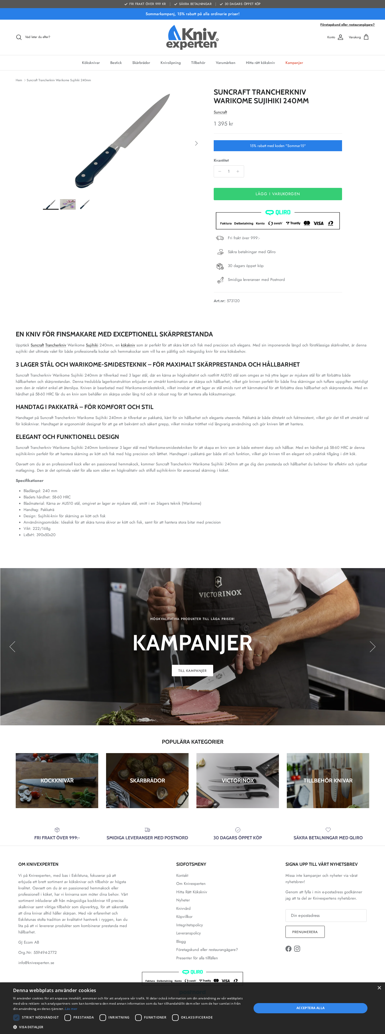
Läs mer (71, 1008)
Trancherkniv (55, 345)
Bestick (116, 62)
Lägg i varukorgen (278, 194)
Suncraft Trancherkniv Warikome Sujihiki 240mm (59, 80)
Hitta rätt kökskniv (260, 62)
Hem (19, 80)
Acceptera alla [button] (310, 1008)
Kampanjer (294, 62)
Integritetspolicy (189, 925)
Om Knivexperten (191, 883)
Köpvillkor (184, 916)
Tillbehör (198, 62)
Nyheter (183, 900)
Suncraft (220, 112)
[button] (129, 1027)
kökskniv (128, 345)
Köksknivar (91, 62)
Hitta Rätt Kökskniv (191, 892)
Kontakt (182, 875)
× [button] (379, 988)
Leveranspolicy (188, 933)
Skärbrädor (141, 62)
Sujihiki (92, 345)
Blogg (181, 941)
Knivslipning (171, 62)
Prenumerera (305, 931)
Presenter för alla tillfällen (197, 958)
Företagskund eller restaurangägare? (347, 24)
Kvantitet (221, 160)
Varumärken (225, 62)
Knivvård (183, 908)
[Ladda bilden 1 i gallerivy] (122, 141)
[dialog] (192, 1008)
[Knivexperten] (192, 37)
